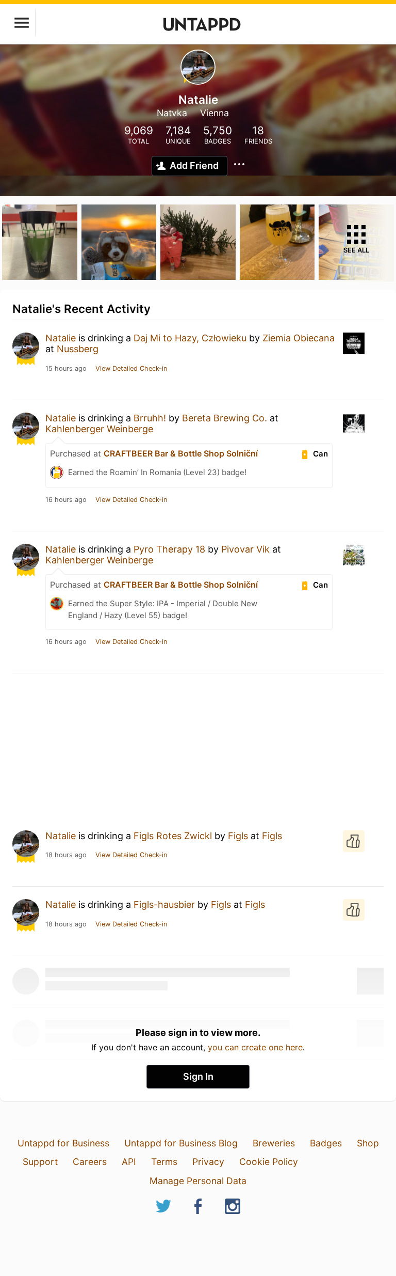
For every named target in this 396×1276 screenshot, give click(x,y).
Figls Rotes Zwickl (173, 835)
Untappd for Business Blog (181, 1143)
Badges (326, 1143)
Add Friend (194, 165)
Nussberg (77, 348)
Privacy (208, 1161)
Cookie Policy (268, 1161)
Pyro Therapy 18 (169, 549)
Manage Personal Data (198, 1180)
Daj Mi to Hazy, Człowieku (190, 338)
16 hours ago (66, 499)
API (129, 1161)
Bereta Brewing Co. (224, 418)
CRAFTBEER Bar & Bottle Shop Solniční (181, 453)
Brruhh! (150, 418)
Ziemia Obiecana (298, 338)
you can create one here (255, 1047)
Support (40, 1161)
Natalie (60, 338)
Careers (90, 1161)
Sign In (198, 1076)
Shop (368, 1143)
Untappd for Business (63, 1143)
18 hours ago (66, 855)
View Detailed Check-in (131, 368)
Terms (164, 1161)
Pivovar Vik (245, 549)
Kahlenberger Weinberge (99, 428)
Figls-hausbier (164, 904)
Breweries (274, 1143)
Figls (238, 835)
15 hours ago (66, 368)
